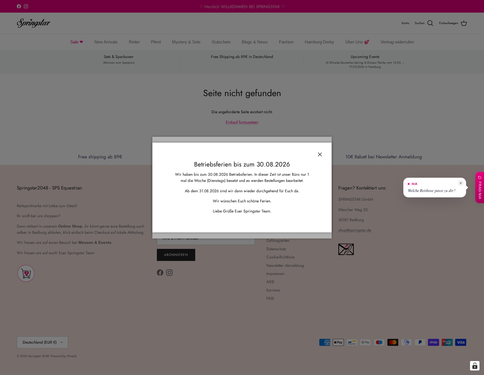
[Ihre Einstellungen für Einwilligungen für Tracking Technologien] (475, 366)
